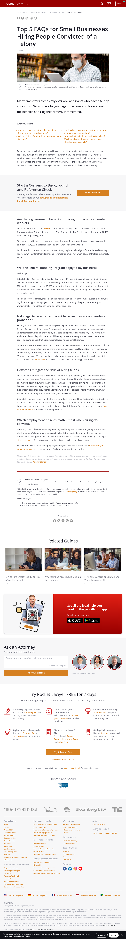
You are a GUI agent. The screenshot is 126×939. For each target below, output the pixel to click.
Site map (7, 854)
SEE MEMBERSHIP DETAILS (63, 759)
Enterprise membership (71, 824)
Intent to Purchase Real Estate (44, 849)
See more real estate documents (44, 854)
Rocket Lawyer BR (112, 895)
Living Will (36, 865)
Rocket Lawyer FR (64, 895)
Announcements (69, 854)
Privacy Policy (49, 929)
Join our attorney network (72, 830)
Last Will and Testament (42, 862)
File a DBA (7, 879)
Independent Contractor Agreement (46, 830)
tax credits (48, 228)
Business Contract (40, 827)
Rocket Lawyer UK (16, 895)
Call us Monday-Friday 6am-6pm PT (105, 833)
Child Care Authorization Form (44, 870)
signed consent (24, 440)
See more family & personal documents (47, 873)
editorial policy (70, 491)
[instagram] (75, 870)
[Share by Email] (36, 18)
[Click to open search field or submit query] (102, 3)
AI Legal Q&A (8, 830)
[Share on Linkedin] (27, 18)
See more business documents (44, 835)
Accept (114, 935)
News (65, 857)
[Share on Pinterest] (31, 18)
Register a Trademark (11, 876)
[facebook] (65, 870)
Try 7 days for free (63, 752)
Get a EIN (7, 873)
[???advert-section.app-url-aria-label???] (75, 621)
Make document (93, 192)
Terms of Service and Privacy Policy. (17, 936)
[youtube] (81, 870)
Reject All (102, 935)
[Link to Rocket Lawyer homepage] (16, 4)
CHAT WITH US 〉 (99, 824)
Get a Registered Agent (12, 871)
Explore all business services (14, 887)
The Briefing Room (10, 852)
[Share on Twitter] (23, 18)
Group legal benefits (70, 827)
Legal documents (10, 833)
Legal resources (9, 849)
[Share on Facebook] (19, 18)
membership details (72, 768)
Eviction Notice (38, 846)
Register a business (11, 868)
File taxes (7, 843)
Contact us (67, 860)
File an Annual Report (11, 881)
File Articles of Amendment (13, 884)
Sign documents (9, 835)
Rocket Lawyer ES (40, 895)
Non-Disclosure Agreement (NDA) (45, 824)
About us (66, 851)
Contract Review (10, 838)
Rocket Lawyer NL (88, 895)
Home (6, 824)
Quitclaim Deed (38, 852)
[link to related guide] (23, 559)
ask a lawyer (40, 359)
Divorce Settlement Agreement (44, 868)
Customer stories (69, 843)
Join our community (70, 841)
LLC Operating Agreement (42, 833)
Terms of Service (109, 925)
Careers (66, 833)
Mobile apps (8, 846)
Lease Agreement (39, 843)
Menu (119, 3)
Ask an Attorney (40, 462)
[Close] (122, 935)
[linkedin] (70, 870)
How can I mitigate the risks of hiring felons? (84, 136)
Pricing (6, 827)
